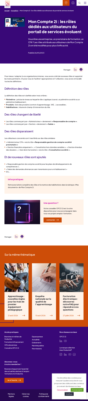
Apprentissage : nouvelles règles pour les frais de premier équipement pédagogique (16, 303)
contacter (50, 220)
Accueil (6, 11)
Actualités (14, 11)
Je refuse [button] (69, 394)
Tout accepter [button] (77, 390)
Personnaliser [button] (62, 390)
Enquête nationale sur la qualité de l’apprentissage (43, 300)
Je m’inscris (12, 380)
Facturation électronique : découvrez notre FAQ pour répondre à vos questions (71, 303)
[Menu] (85, 3)
